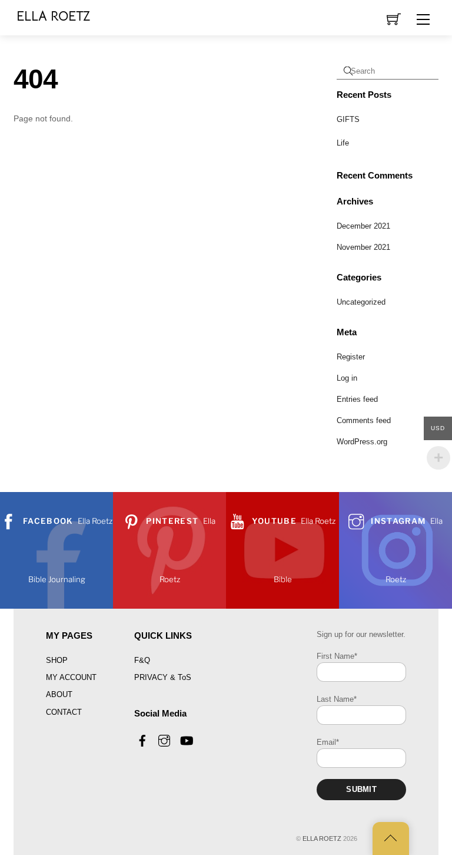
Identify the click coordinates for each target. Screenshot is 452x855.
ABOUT (59, 694)
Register (351, 356)
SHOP (57, 660)
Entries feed (357, 399)
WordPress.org (362, 441)
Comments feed (364, 420)
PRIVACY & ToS (162, 677)
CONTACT (64, 712)
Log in (347, 378)
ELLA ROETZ (322, 838)
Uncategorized (361, 302)
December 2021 (363, 226)
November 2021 (363, 247)
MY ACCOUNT (71, 677)
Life (343, 142)
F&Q (142, 660)
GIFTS (348, 119)
